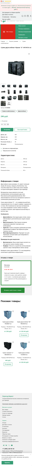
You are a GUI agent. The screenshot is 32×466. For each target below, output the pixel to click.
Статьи (4, 417)
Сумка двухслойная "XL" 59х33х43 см (24, 322)
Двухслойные (22, 111)
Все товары (5, 409)
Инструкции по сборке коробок (10, 436)
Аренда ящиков (6, 415)
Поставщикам (5, 430)
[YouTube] (12, 445)
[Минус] (2, 124)
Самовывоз (21, 34)
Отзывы (4, 422)
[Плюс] (8, 124)
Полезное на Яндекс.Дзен (9, 439)
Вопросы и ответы (7, 437)
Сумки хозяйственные (8, 111)
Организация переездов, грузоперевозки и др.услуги (14, 403)
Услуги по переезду (7, 413)
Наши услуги (22, 25)
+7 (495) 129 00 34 (8, 449)
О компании (5, 426)
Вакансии (4, 432)
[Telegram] (3, 445)
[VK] (6, 445)
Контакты (4, 428)
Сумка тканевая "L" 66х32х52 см (8, 353)
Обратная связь (6, 434)
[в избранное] (29, 54)
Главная (3, 41)
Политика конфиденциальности (10, 441)
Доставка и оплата (7, 424)
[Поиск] (22, 16)
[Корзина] (28, 16)
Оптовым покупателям (24, 31)
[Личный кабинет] (30, 16)
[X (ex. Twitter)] (9, 445)
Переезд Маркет (7, 396)
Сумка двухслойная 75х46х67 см (8, 322)
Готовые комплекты (24, 28)
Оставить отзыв (22, 37)
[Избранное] (25, 16)
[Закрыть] (30, 454)
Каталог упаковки (13, 41)
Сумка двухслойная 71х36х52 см (24, 353)
